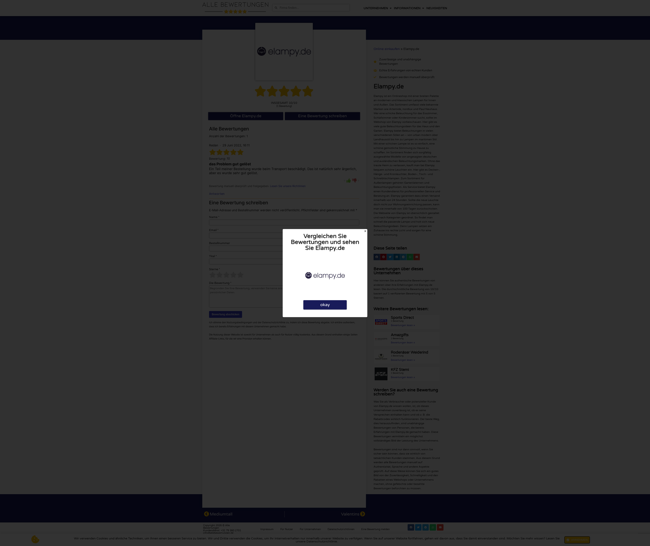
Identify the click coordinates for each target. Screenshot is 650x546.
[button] (365, 231)
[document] (325, 273)
